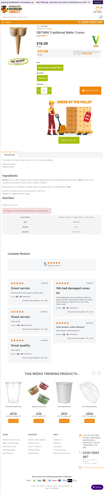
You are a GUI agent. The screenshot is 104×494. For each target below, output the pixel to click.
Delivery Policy (34, 450)
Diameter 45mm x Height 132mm (50, 67)
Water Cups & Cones (11, 443)
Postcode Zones (60, 450)
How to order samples (36, 440)
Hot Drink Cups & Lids (11, 440)
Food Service (8, 453)
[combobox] (52, 17)
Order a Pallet (69, 140)
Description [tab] (9, 155)
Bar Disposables (9, 450)
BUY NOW (13, 421)
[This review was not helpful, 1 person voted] (91, 312)
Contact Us (58, 440)
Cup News (57, 446)
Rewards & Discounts (62, 453)
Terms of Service (34, 446)
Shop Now (97, 2)
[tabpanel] (14, 402)
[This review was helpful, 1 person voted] (87, 312)
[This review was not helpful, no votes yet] (45, 300)
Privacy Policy (33, 443)
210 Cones (42, 78)
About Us (57, 443)
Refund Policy (33, 453)
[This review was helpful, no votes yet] (42, 300)
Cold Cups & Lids (9, 446)
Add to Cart (92, 90)
